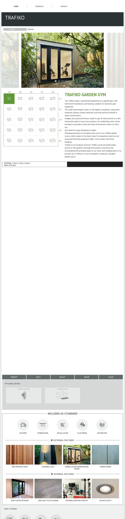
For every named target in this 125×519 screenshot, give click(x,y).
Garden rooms (20, 29)
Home (16, 6)
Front (14, 377)
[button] (56, 81)
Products (40, 6)
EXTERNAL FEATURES (62, 440)
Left (38, 377)
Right (62, 377)
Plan (110, 377)
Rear (86, 377)
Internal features (62, 474)
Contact (64, 6)
